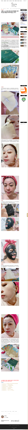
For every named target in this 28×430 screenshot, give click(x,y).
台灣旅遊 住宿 (5, 0)
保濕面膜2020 (10, 411)
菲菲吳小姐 (5, 415)
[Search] (26, 1)
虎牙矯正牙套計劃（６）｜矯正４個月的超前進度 (7, 387)
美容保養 (2, 411)
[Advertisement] (10, 18)
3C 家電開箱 (15, 0)
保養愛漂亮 (8, 8)
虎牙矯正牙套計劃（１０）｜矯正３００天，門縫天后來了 (8, 390)
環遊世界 (8, 0)
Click (27, 215)
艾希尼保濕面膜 (13, 411)
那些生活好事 (10, 0)
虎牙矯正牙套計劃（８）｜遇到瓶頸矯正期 (6, 388)
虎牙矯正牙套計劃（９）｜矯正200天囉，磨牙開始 (7, 389)
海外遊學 (13, 0)
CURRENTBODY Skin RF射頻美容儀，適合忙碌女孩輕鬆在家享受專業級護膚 (10, 383)
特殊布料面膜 (16, 411)
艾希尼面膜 (5, 411)
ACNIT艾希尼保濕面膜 (5, 38)
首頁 (1, 8)
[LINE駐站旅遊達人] (23, 97)
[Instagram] (23, 1)
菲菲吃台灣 (2, 0)
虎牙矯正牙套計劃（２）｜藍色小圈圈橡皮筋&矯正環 (7, 385)
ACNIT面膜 (8, 411)
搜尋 (26, 29)
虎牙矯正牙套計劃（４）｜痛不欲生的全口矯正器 (7, 384)
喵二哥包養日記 (18, 0)
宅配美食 (21, 0)
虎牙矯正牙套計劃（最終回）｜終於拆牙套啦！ (7, 386)
